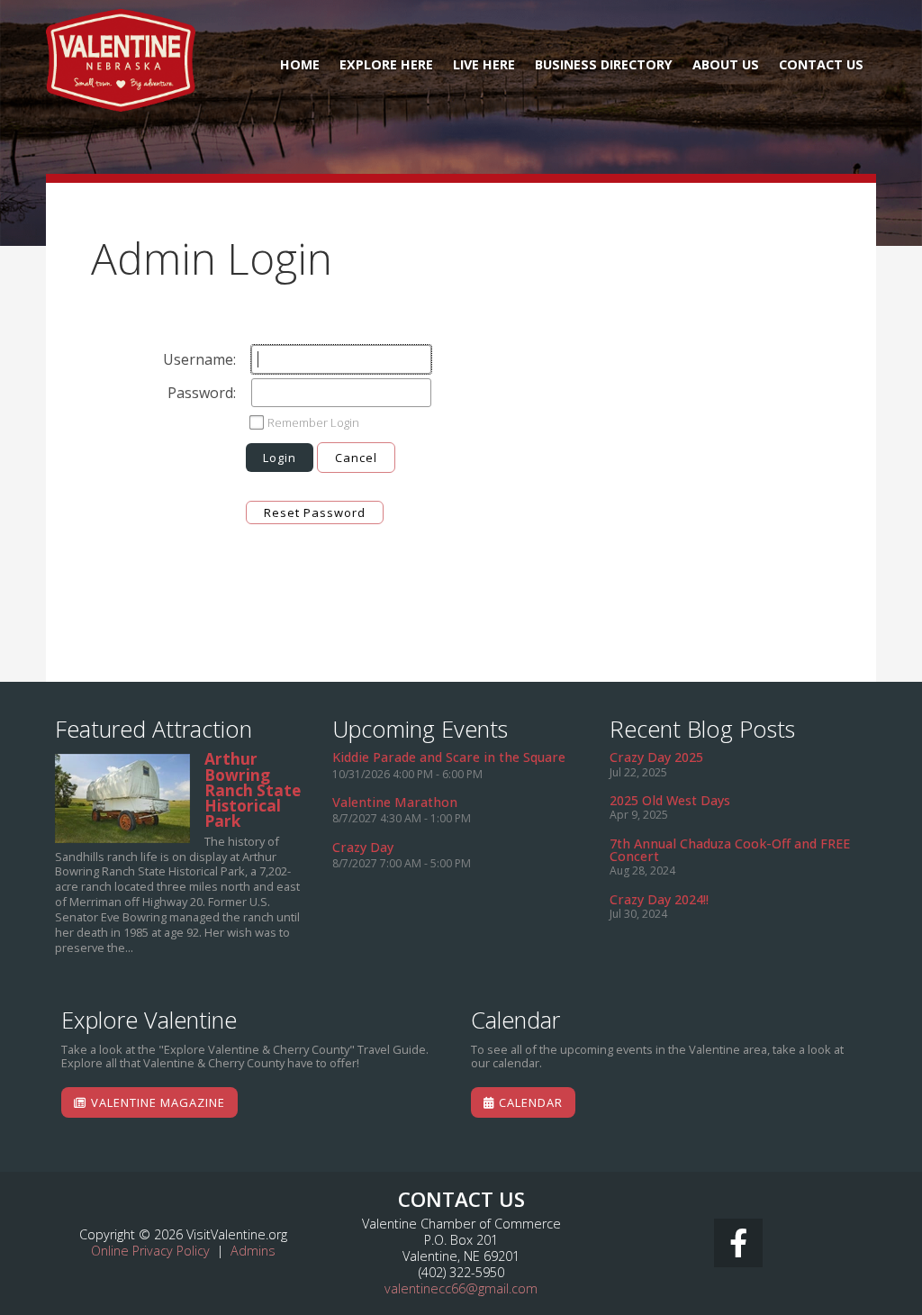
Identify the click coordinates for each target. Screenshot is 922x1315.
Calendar (529, 1102)
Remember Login (313, 422)
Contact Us (821, 64)
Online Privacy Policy (150, 1250)
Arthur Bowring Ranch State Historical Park (122, 798)
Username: (199, 359)
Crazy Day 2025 (656, 757)
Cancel (356, 457)
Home (300, 64)
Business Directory (604, 64)
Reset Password (315, 512)
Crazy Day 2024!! (659, 899)
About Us (725, 64)
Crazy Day (362, 847)
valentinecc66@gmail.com (461, 1288)
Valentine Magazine (156, 1102)
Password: (201, 393)
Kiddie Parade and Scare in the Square (448, 757)
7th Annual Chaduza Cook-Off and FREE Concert (730, 850)
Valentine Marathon (394, 802)
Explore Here (386, 64)
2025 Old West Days (670, 800)
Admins (253, 1250)
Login (279, 457)
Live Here (484, 64)
